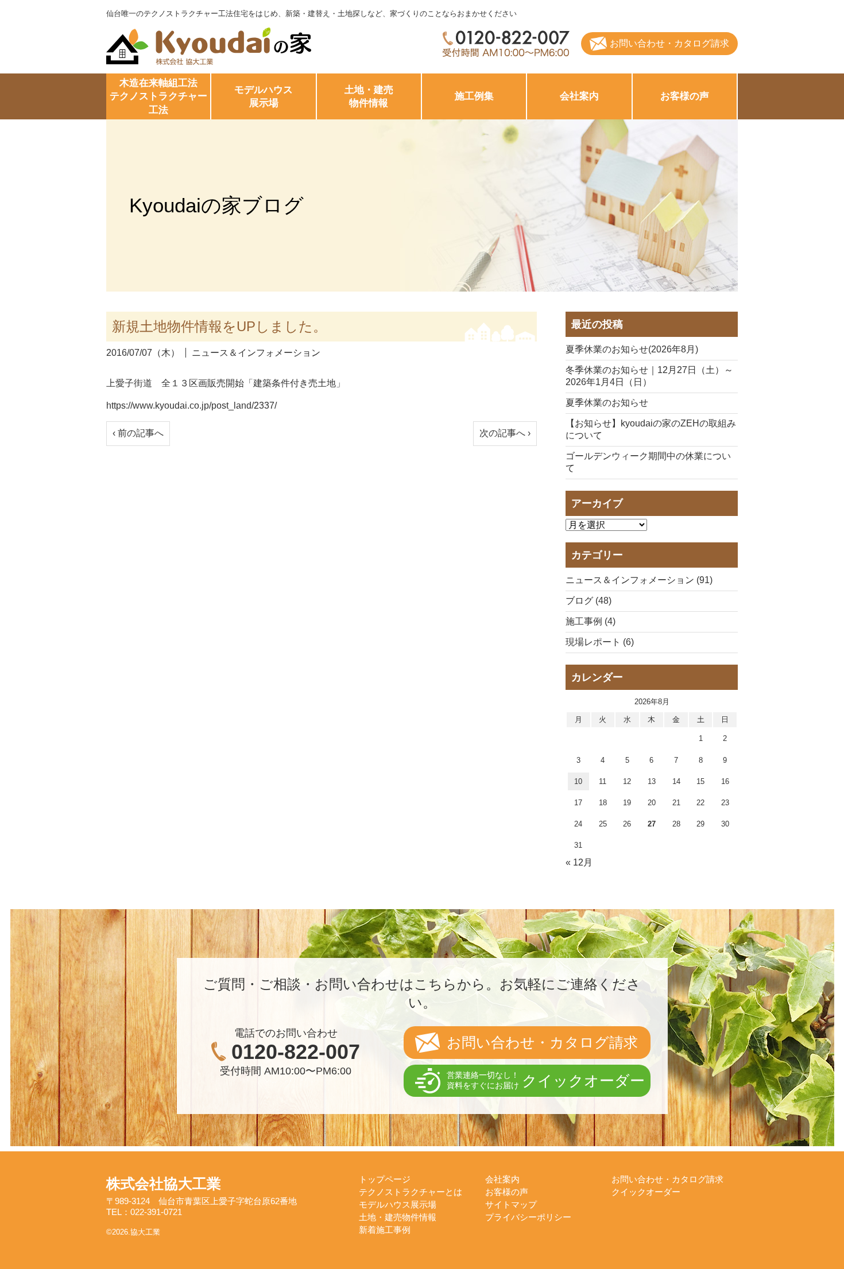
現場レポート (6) (600, 642)
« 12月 (579, 862)
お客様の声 (684, 96)
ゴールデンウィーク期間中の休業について (648, 462)
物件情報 (368, 96)
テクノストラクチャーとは (410, 1192)
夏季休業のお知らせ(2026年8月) (632, 349)
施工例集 (474, 96)
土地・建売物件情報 (397, 1217)
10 (578, 781)
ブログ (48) (588, 601)
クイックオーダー (645, 1192)
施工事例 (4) (590, 621)
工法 (158, 96)
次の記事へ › (505, 433)
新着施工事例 (385, 1230)
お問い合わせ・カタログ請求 (669, 43)
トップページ (385, 1179)
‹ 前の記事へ (138, 433)
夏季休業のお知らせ (607, 403)
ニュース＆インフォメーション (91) (639, 580)
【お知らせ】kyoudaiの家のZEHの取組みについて (651, 429)
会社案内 (579, 96)
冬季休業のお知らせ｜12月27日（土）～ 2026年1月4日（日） (649, 376)
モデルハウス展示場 (397, 1204)
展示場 (263, 96)
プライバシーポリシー (528, 1217)
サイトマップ (511, 1204)
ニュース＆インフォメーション (256, 353)
